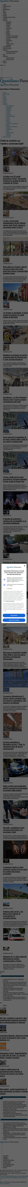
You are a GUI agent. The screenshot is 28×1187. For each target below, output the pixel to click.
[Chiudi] (24, 565)
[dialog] (14, 593)
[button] (14, 589)
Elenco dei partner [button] (10, 601)
